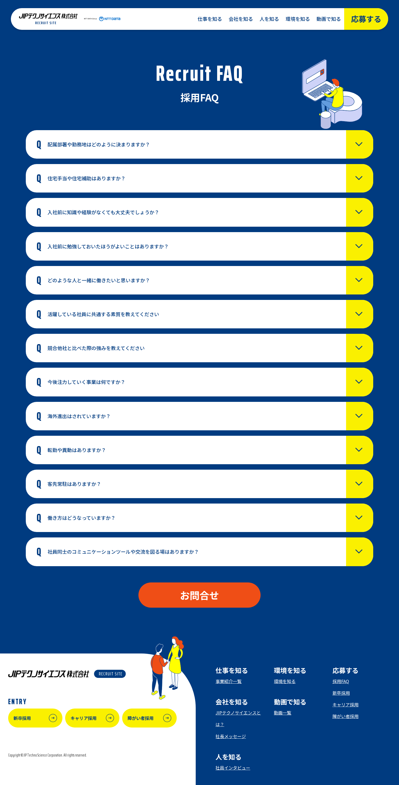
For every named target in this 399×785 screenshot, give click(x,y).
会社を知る (241, 18)
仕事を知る (210, 18)
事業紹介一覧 (229, 681)
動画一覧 (282, 712)
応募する (366, 18)
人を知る (269, 18)
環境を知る (298, 18)
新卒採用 (341, 693)
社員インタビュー (233, 767)
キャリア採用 (345, 704)
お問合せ (199, 595)
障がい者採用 (345, 716)
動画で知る (328, 18)
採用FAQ (340, 681)
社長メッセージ (231, 736)
